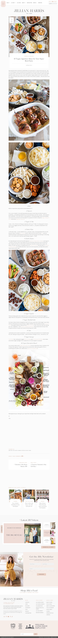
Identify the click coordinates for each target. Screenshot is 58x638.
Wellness (27, 605)
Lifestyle (27, 602)
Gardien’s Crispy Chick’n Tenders (36, 241)
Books (34, 2)
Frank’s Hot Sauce (34, 245)
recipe (27, 450)
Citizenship (27, 607)
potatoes (23, 450)
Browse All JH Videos (48, 547)
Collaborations (39, 605)
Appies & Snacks (29, 56)
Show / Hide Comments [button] (19, 456)
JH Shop (13, 2)
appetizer (10, 450)
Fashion (27, 611)
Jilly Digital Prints (40, 602)
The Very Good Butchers (38, 339)
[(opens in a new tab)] (22, 533)
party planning (18, 450)
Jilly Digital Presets (40, 604)
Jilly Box (19, 3)
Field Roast (11, 339)
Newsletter (29, 2)
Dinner (15, 501)
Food (26, 609)
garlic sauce (22, 233)
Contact (48, 611)
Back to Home (49, 602)
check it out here (30, 325)
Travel (42, 501)
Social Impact (49, 609)
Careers (48, 614)
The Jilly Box (29, 501)
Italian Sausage (27, 339)
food (14, 450)
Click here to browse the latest (29, 592)
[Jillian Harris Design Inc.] (29, 11)
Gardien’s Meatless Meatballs (27, 326)
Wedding (40, 2)
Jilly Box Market (39, 610)
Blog (8, 2)
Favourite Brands (39, 612)
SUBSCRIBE (41, 574)
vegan (30, 450)
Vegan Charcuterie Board (25, 345)
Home (26, 604)
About (23, 2)
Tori (42, 233)
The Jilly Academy (50, 607)
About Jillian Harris (50, 605)
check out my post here (32, 348)
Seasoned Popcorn (20, 219)
